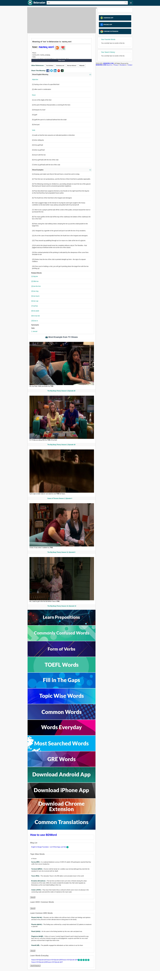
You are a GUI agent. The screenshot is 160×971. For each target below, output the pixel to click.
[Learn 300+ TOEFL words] (62, 672)
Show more (61, 60)
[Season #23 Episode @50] (81, 960)
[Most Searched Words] (62, 750)
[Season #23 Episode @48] (86, 960)
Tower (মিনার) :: (36, 876)
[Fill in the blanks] (62, 687)
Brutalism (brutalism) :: (39, 881)
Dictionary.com (60, 65)
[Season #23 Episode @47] (88, 960)
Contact (130, 65)
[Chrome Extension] (62, 813)
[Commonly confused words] (62, 640)
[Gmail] (59, 71)
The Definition (49, 65)
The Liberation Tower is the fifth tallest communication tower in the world (57, 876)
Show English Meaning (61, 74)
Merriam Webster (71, 65)
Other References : (37, 65)
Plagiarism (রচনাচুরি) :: (38, 936)
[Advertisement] (61, 20)
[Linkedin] (55, 71)
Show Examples (61, 170)
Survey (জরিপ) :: (36, 862)
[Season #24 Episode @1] (79, 960)
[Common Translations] (62, 829)
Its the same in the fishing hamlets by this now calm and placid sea (56, 931)
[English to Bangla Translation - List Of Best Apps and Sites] (67, 847)
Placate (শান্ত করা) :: (37, 917)
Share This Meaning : (38, 70)
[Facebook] (48, 71)
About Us (109, 65)
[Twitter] (52, 71)
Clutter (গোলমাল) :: (36, 890)
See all (33, 897)
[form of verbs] (62, 656)
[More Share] (62, 71)
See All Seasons (35, 965)
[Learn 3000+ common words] (62, 719)
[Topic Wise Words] (62, 703)
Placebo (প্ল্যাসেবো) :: (37, 924)
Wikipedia (81, 65)
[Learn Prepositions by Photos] (62, 625)
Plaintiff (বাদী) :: (36, 945)
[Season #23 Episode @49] (84, 960)
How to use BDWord (43, 834)
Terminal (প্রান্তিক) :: (37, 869)
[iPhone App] (62, 798)
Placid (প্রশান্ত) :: (36, 931)
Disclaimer (123, 65)
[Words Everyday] (62, 735)
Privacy (115, 65)
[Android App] (62, 782)
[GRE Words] (62, 766)
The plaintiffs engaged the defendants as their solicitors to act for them (57, 945)
